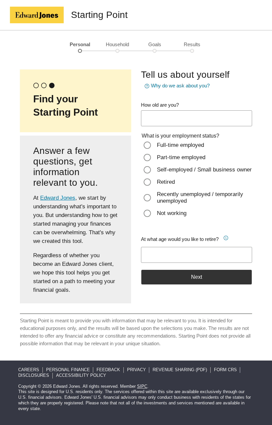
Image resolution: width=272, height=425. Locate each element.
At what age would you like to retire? (180, 239)
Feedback (108, 369)
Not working (171, 213)
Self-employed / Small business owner (204, 169)
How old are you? (160, 105)
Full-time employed (180, 145)
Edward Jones (57, 198)
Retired (166, 182)
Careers (28, 369)
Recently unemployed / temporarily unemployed (200, 197)
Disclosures (33, 375)
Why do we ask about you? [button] (180, 85)
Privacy (136, 369)
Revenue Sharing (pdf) (180, 369)
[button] (226, 237)
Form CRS (225, 369)
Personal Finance (68, 369)
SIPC (142, 386)
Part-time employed (181, 157)
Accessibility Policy (81, 375)
